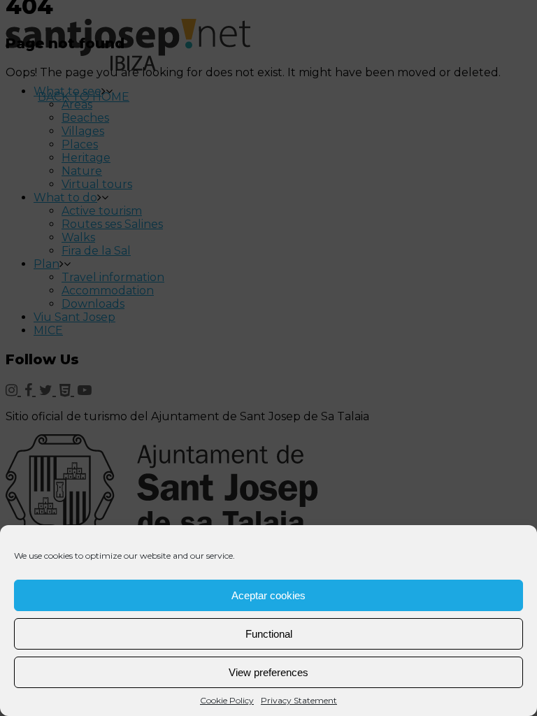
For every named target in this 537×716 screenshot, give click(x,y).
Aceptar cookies (268, 595)
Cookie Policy (227, 700)
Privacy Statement (299, 700)
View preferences (268, 672)
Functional (268, 634)
